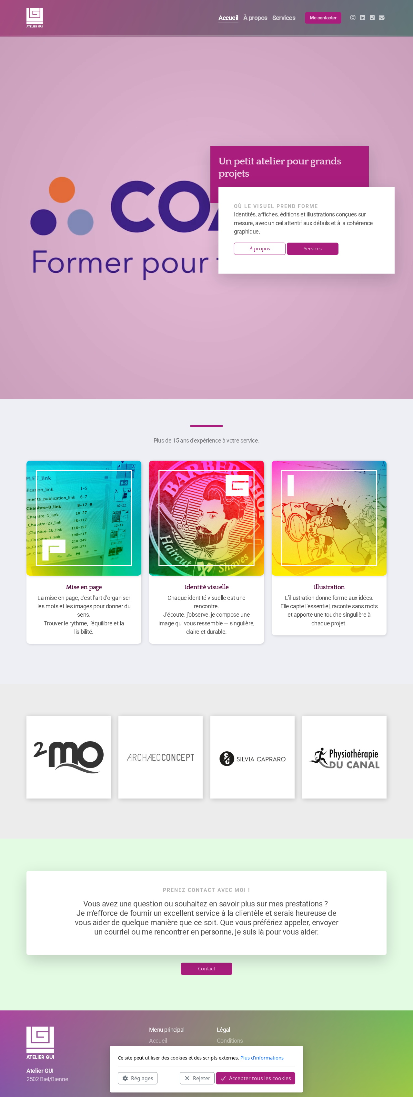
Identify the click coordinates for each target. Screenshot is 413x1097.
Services (313, 249)
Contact (206, 969)
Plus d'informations (262, 1057)
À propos (259, 249)
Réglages (142, 1077)
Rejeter (201, 1077)
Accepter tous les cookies (260, 1077)
